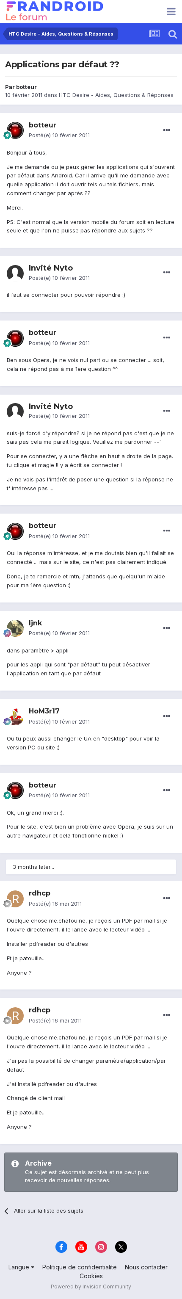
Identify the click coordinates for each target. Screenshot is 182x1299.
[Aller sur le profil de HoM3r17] (15, 716)
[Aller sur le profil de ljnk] (15, 628)
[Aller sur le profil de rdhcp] (15, 898)
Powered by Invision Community (91, 1286)
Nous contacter (146, 1267)
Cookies (91, 1276)
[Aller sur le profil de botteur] (15, 130)
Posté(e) (59, 135)
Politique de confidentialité (79, 1267)
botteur (26, 86)
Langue (19, 1267)
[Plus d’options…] (166, 130)
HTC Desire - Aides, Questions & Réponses (116, 94)
